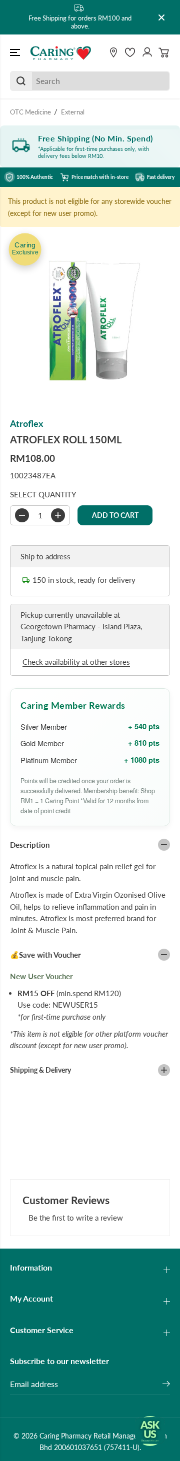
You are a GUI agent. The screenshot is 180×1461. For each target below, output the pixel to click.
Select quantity (43, 494)
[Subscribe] (166, 1385)
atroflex (26, 423)
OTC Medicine (30, 112)
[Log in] (147, 52)
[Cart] (164, 52)
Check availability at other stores (76, 661)
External (72, 112)
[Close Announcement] (161, 17)
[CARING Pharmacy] (61, 52)
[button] (16, 52)
